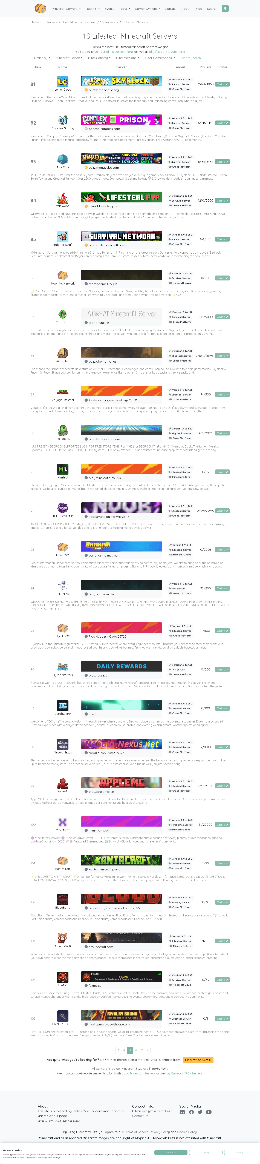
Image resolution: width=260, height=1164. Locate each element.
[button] (93, 8)
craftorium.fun (99, 323)
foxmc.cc (95, 985)
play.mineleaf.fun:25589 (106, 478)
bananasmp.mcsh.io (103, 555)
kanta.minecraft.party (104, 869)
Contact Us (140, 1116)
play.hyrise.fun (99, 675)
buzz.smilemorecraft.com (107, 245)
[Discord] (182, 1112)
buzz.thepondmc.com (104, 439)
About (53, 1116)
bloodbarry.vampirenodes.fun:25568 (115, 908)
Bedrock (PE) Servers (187, 1073)
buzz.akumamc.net (102, 361)
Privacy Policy (160, 1132)
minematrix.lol (99, 830)
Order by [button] (41, 58)
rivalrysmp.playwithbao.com (109, 1024)
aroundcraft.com (101, 947)
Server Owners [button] (146, 8)
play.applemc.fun (101, 791)
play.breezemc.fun (102, 594)
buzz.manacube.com (104, 167)
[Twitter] (200, 1112)
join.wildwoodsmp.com (105, 206)
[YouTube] (209, 1112)
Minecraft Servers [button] (65, 8)
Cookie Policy (187, 1132)
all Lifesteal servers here (166, 51)
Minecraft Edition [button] (68, 58)
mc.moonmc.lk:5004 (103, 284)
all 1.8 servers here (119, 51)
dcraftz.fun (96, 714)
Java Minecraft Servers (138, 1073)
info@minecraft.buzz (157, 1111)
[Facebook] (191, 1112)
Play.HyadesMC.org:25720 (107, 636)
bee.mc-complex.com (104, 129)
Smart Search (191, 58)
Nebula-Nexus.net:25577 (106, 753)
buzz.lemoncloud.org (104, 90)
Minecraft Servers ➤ (198, 1060)
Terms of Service (136, 1132)
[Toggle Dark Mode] (225, 8)
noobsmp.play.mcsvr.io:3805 (109, 516)
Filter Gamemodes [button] (159, 58)
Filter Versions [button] (126, 58)
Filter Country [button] (98, 58)
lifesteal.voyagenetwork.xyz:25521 (113, 400)
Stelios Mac (81, 1111)
